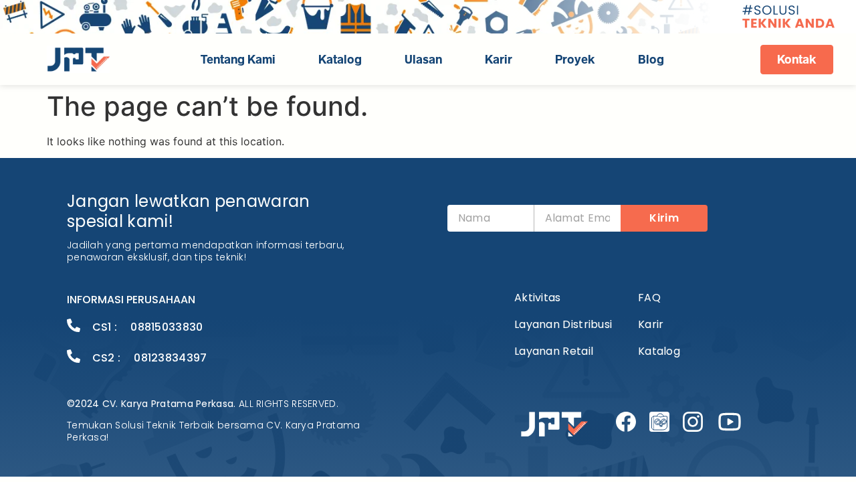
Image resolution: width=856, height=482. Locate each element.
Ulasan (423, 60)
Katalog (340, 60)
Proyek (575, 60)
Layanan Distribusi (563, 324)
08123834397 (170, 358)
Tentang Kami (238, 60)
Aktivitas (537, 297)
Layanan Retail (553, 351)
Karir (498, 60)
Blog (651, 60)
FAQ (649, 297)
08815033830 (166, 327)
